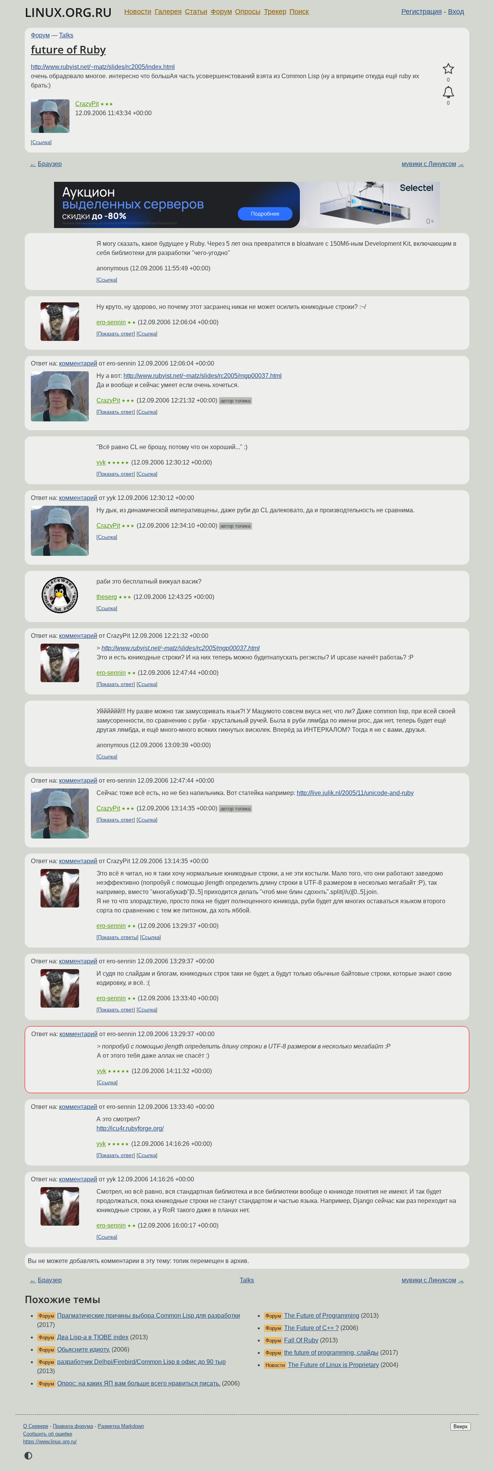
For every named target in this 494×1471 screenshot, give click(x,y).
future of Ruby (68, 49)
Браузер (50, 164)
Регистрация (421, 11)
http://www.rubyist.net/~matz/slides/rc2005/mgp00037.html (203, 375)
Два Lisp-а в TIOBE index (93, 1337)
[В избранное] (448, 69)
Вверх (460, 1426)
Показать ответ (116, 334)
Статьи (196, 11)
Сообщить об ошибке (47, 1434)
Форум (221, 11)
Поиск (299, 11)
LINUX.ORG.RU (68, 12)
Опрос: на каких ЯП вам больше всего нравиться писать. (138, 1383)
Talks (66, 35)
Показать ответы (117, 937)
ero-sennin (111, 322)
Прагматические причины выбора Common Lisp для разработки (148, 1315)
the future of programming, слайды (331, 1352)
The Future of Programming (321, 1315)
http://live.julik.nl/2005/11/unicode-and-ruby (355, 793)
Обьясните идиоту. (83, 1349)
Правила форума (73, 1426)
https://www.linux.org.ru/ (50, 1441)
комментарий (78, 363)
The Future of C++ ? (311, 1328)
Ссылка (41, 142)
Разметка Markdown (121, 1426)
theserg (106, 597)
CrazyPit (87, 104)
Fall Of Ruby (301, 1340)
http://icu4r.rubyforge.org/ (130, 1128)
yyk (101, 462)
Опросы (248, 11)
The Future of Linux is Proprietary (333, 1365)
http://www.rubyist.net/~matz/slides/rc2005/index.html (103, 67)
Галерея (168, 11)
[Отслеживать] (448, 92)
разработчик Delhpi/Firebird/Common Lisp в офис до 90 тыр (141, 1362)
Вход (456, 11)
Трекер (275, 11)
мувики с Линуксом (429, 164)
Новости (137, 11)
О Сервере (35, 1426)
